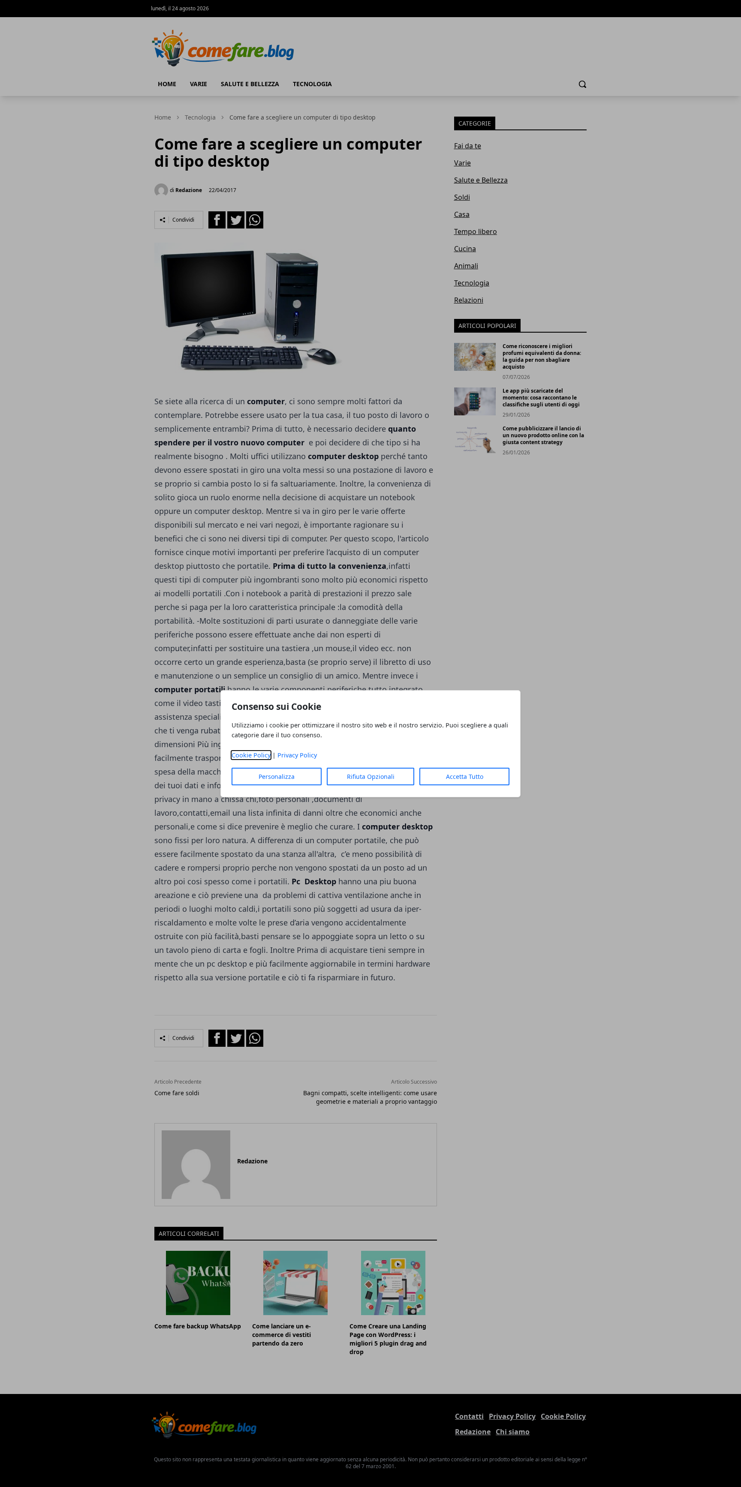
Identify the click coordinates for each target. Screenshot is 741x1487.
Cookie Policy (251, 755)
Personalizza (277, 776)
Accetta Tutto (464, 776)
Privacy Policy (297, 755)
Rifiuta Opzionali (371, 776)
